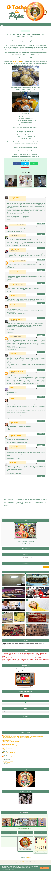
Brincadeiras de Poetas (9, 744)
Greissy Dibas (13, 261)
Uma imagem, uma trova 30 (10, 745)
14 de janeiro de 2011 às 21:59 (14, 272)
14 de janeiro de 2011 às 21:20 (16, 235)
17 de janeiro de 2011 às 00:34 (20, 462)
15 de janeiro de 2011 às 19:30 (14, 423)
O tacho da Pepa (7, 740)
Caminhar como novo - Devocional (11, 741)
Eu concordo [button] (44, 867)
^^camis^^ (13, 225)
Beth (11, 235)
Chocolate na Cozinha (15, 271)
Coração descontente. (8, 758)
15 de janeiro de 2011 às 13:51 (14, 372)
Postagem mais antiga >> (44, 507)
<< (3, 507)
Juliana (12, 387)
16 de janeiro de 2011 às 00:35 (14, 436)
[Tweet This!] (25, 163)
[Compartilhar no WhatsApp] (34, 163)
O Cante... (5, 749)
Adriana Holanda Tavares (16, 371)
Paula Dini (12, 284)
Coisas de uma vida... (8, 748)
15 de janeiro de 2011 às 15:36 (19, 397)
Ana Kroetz (13, 353)
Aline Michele (13, 295)
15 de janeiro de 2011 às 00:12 (21, 295)
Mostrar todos (46, 765)
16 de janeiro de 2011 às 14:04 (14, 447)
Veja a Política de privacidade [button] (8, 869)
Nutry (30, 170)
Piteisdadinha (6, 735)
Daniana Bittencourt (15, 435)
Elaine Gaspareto (27, 863)
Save (26, 167)
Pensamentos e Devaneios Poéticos (12, 757)
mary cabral (13, 462)
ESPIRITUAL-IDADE (8, 761)
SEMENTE (5, 754)
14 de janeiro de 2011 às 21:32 (14, 250)
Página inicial (25, 508)
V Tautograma (6, 762)
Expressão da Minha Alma (9, 752)
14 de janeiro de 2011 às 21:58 (21, 260)
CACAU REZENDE (14, 249)
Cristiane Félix (14, 446)
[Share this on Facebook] (17, 163)
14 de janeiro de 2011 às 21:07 (20, 224)
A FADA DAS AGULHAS (16, 319)
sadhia (11, 336)
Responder (41, 223)
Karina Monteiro (14, 304)
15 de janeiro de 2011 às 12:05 (17, 336)
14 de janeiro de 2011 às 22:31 (19, 284)
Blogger (29, 857)
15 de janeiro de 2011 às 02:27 (14, 320)
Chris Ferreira (14, 422)
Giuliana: (12, 398)
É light (27, 170)
